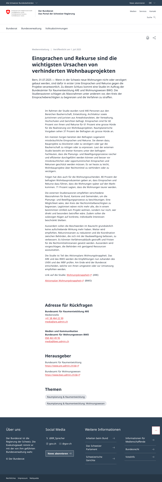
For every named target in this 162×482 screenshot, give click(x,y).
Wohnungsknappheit (78, 274)
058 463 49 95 (52, 337)
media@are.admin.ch (56, 321)
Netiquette (34, 478)
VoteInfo (130, 456)
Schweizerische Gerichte (94, 458)
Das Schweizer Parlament (94, 447)
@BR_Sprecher (57, 438)
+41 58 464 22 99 (54, 318)
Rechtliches (11, 478)
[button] (11, 28)
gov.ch (52, 443)
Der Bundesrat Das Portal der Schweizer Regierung (56, 12)
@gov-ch (67, 443)
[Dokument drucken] (147, 38)
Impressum (23, 478)
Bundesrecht (132, 449)
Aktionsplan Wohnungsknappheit (63, 280)
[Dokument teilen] (154, 38)
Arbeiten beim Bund (97, 438)
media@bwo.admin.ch (57, 341)
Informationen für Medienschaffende (135, 440)
